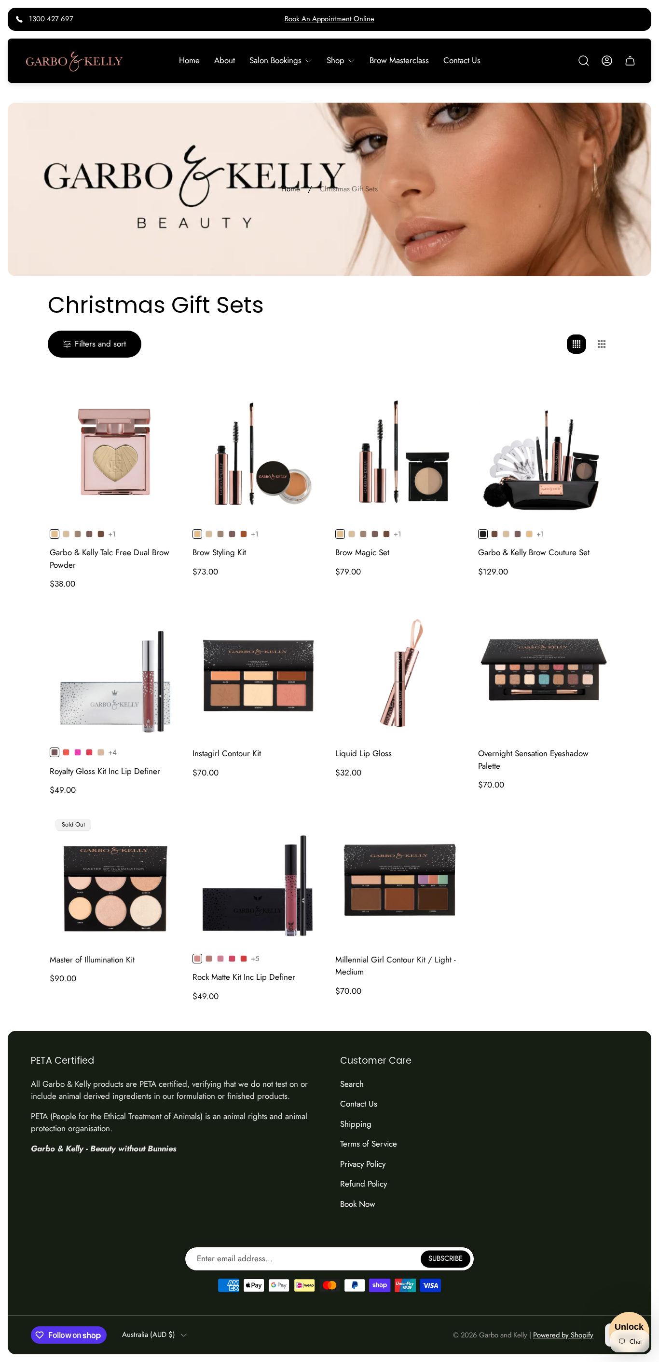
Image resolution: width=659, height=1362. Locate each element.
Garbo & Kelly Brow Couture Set (534, 552)
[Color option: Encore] (220, 958)
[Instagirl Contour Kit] (258, 672)
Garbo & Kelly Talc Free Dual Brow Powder (109, 559)
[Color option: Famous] (243, 958)
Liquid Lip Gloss (363, 753)
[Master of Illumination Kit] (115, 878)
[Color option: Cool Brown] (89, 534)
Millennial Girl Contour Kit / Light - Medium (395, 966)
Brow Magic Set (362, 552)
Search (352, 1084)
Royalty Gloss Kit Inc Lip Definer (105, 771)
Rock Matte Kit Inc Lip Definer (243, 977)
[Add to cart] (306, 624)
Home (290, 189)
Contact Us (358, 1103)
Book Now (357, 1204)
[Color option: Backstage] (209, 958)
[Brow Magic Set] (400, 454)
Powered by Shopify (563, 1335)
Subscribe (445, 1258)
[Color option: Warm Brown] (77, 534)
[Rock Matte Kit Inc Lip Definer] (258, 878)
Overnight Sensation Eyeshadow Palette (533, 760)
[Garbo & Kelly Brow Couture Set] (543, 454)
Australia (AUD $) (148, 1334)
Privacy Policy (362, 1164)
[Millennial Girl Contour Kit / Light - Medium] (400, 878)
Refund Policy (363, 1183)
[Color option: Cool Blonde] (66, 534)
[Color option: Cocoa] (243, 534)
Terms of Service (368, 1143)
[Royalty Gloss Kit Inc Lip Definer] (115, 672)
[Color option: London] (101, 752)
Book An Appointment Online (329, 18)
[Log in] (607, 60)
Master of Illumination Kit (92, 959)
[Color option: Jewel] (89, 752)
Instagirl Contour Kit (226, 753)
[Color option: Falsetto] (232, 958)
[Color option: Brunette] (101, 534)
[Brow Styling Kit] (258, 454)
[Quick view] (163, 405)
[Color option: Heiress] (77, 752)
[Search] (583, 60)
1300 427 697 (51, 18)
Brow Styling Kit (219, 552)
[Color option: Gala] (66, 752)
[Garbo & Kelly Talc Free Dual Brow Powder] (115, 454)
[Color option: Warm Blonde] (529, 534)
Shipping (355, 1124)
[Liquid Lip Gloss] (400, 672)
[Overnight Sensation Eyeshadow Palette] (543, 672)
